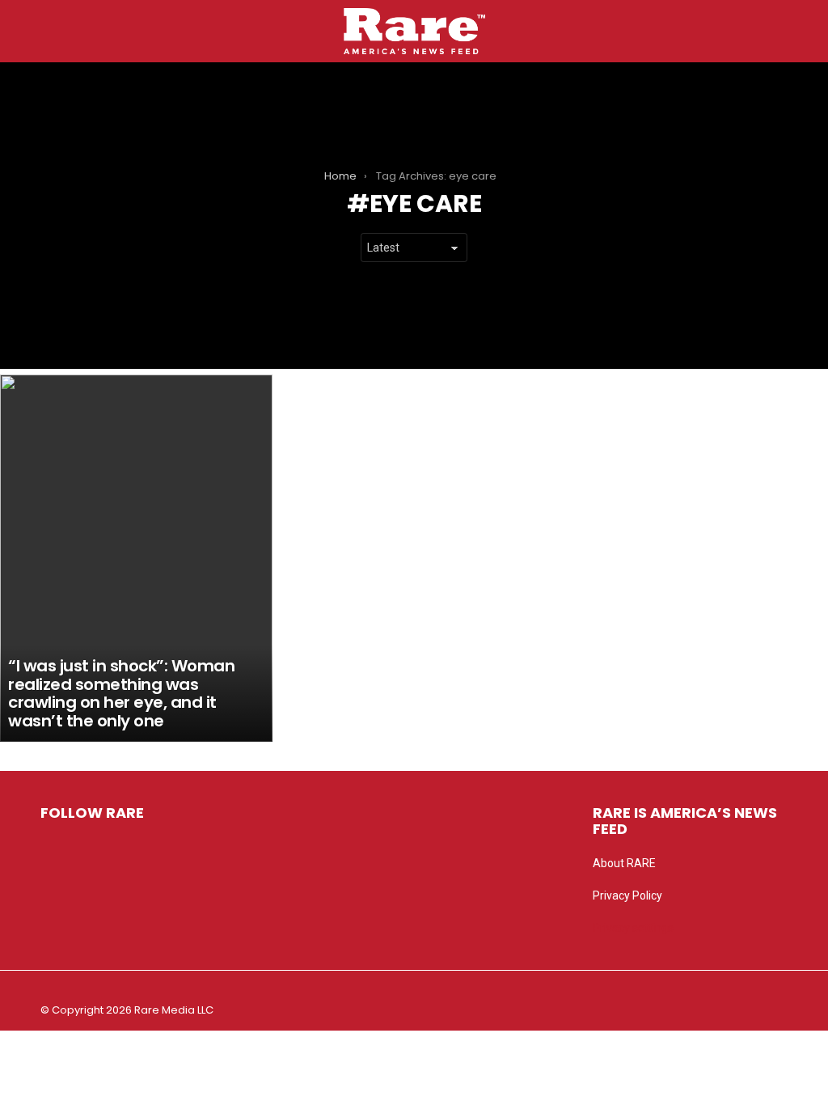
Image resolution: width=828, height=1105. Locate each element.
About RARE (624, 863)
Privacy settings (633, 927)
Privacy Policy (627, 895)
